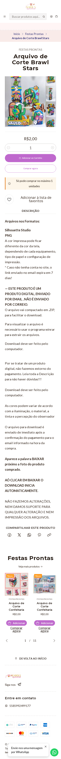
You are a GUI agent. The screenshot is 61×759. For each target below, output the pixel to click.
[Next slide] (53, 641)
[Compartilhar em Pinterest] (39, 535)
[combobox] (28, 16)
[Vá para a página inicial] (30, 6)
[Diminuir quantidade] (8, 147)
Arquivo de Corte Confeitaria (16, 607)
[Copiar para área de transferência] (49, 535)
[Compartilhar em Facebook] (9, 535)
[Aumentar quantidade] (52, 147)
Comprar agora (16, 629)
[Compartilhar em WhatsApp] (29, 535)
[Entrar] (51, 16)
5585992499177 (20, 705)
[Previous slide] (7, 641)
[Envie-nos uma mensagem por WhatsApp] (54, 752)
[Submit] (44, 16)
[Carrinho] (56, 16)
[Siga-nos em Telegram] (19, 685)
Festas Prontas (34, 34)
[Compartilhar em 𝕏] (19, 535)
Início (17, 34)
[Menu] (4, 16)
